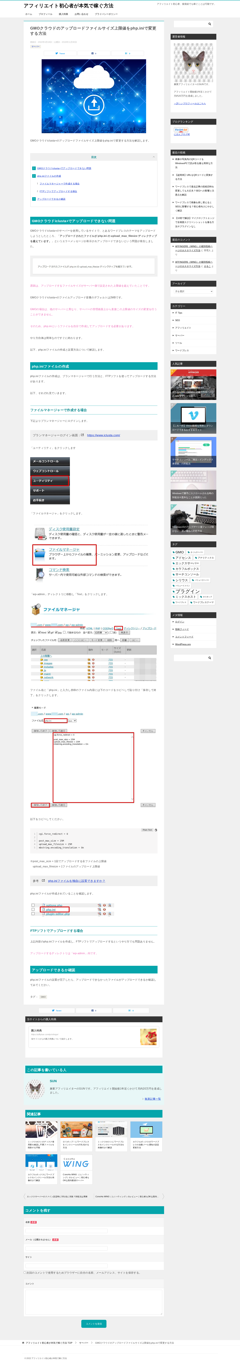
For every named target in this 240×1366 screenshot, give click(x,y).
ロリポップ (207, 597)
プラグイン (188, 591)
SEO (177, 320)
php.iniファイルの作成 (49, 176)
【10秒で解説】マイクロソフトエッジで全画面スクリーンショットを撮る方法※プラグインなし (194, 222)
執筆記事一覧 (153, 1099)
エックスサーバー (187, 563)
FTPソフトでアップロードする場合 (58, 191)
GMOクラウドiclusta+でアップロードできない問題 (64, 168)
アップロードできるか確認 (51, 199)
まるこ (207, 266)
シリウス (182, 580)
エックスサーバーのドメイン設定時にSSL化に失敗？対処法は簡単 (57, 1196)
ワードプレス (182, 350)
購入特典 (63, 14)
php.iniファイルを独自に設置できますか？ (76, 881)
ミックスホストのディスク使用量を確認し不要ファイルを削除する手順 (41, 1145)
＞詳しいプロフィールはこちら (190, 103)
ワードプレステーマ (203, 602)
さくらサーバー (197, 552)
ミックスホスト (186, 596)
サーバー (36, 46)
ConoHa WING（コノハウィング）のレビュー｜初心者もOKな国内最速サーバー (76, 1177)
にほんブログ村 (182, 134)
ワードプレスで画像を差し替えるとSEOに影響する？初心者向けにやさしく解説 (194, 206)
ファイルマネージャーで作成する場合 (60, 183)
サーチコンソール (187, 574)
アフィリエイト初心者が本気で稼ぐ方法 (68, 5)
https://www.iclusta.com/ (103, 435)
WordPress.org (183, 644)
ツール (178, 343)
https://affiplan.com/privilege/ (44, 1034)
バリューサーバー (202, 580)
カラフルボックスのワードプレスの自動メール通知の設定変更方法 (146, 1145)
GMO (43, 997)
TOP (49, 1343)
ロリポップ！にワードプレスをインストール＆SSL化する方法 (76, 1145)
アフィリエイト (183, 327)
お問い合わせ (81, 14)
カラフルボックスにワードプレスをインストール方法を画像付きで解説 (41, 1177)
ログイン (179, 621)
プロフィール (45, 14)
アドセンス (183, 558)
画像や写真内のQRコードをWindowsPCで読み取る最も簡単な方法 (194, 163)
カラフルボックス (187, 568)
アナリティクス (206, 557)
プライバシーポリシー (106, 14)
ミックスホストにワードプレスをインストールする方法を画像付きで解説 (111, 1145)
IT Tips (178, 312)
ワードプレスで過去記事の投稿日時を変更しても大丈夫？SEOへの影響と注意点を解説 (194, 190)
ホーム (28, 14)
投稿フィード (182, 629)
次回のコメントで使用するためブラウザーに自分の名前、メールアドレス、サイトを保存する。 (84, 1272)
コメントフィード (184, 636)
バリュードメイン (183, 586)
